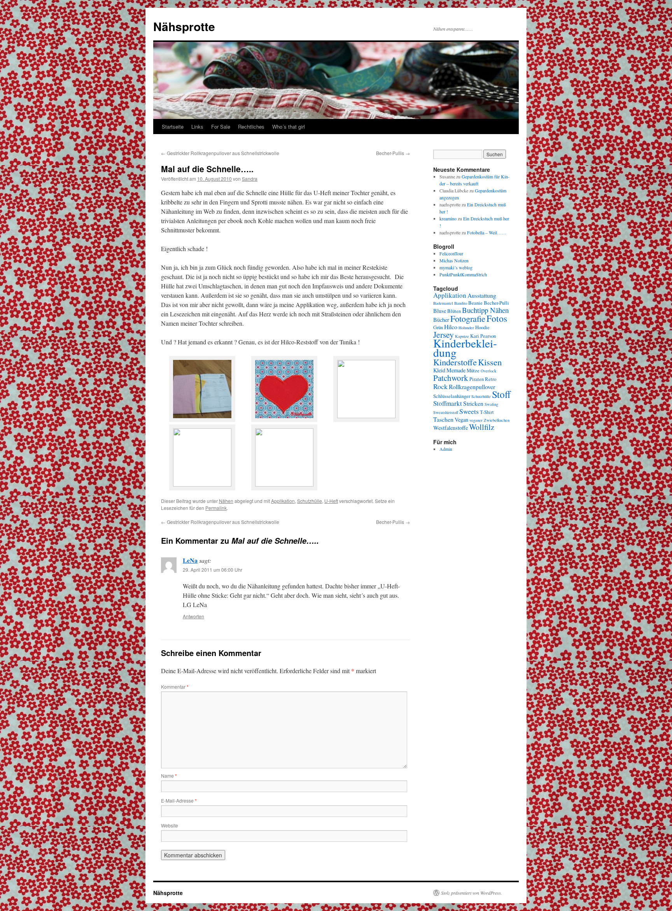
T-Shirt (487, 412)
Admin (445, 449)
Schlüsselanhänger (451, 396)
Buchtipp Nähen (485, 310)
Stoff (501, 394)
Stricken (473, 403)
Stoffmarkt (447, 403)
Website (169, 825)
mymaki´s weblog (455, 267)
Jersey (443, 334)
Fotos (496, 318)
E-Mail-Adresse (179, 800)
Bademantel (443, 303)
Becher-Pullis (393, 153)
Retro (490, 379)
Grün (438, 327)
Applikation (283, 500)
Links (197, 126)
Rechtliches (251, 126)
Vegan (461, 419)
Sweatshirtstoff (445, 412)
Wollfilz (481, 427)
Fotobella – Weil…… (486, 232)
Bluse (439, 310)
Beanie (475, 303)
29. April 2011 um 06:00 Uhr (212, 569)
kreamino (448, 218)
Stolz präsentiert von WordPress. (471, 893)
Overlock (488, 370)
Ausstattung (481, 295)
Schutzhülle (309, 500)
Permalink (216, 507)
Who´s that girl (288, 126)
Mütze (473, 370)
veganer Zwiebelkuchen (489, 420)
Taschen (443, 419)
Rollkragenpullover (472, 386)
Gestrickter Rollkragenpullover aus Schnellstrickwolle (220, 153)
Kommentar (175, 686)
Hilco (450, 327)
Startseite (173, 126)
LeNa (190, 560)
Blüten (454, 311)
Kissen (490, 362)
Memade (456, 370)
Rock (440, 386)
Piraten (476, 379)
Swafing (491, 404)
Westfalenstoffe (450, 427)
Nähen (226, 500)
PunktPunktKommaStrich (463, 274)
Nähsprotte (184, 26)
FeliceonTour (451, 253)
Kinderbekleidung (465, 347)
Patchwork (450, 377)
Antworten (193, 616)
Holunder (466, 327)
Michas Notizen (454, 260)
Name (169, 775)
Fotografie (467, 318)
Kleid (439, 370)
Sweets (469, 411)
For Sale (220, 126)
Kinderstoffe (455, 362)
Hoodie (482, 327)
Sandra (249, 178)
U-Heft (331, 500)
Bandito (460, 303)
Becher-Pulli (496, 303)
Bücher (441, 319)
